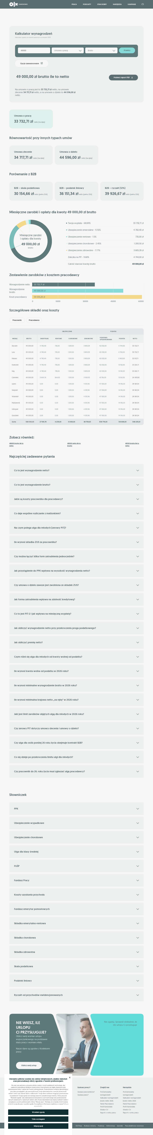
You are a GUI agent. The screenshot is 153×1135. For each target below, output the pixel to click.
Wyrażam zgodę (38, 1112)
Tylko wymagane (38, 1119)
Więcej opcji (38, 1126)
